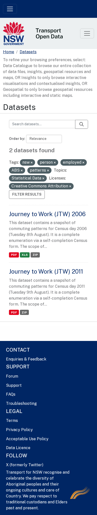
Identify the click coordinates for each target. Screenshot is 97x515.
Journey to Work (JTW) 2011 (46, 271)
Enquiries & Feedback (26, 359)
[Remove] (32, 162)
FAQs (10, 394)
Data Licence (18, 447)
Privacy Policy (19, 429)
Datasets (28, 52)
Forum (12, 376)
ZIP (35, 255)
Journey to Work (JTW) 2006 (47, 213)
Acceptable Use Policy (27, 439)
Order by (16, 139)
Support (14, 385)
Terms (12, 420)
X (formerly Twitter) (24, 465)
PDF (14, 255)
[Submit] (81, 124)
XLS (25, 255)
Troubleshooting (21, 403)
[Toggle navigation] (10, 9)
